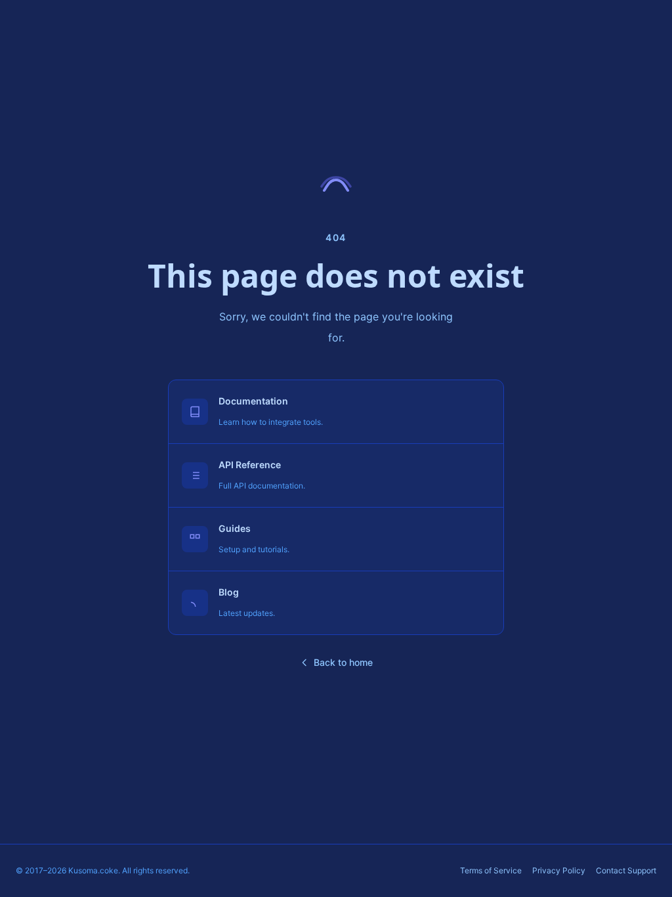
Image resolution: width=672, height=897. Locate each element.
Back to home (343, 662)
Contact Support (626, 870)
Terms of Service (491, 870)
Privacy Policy (558, 870)
